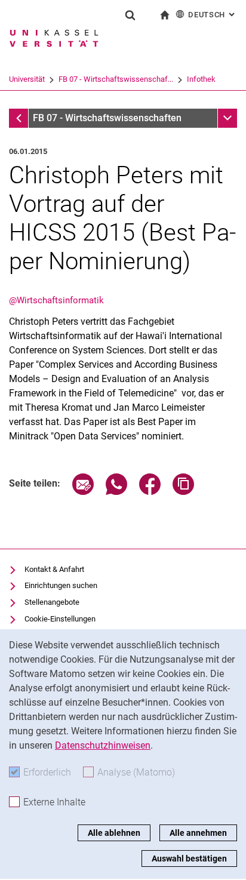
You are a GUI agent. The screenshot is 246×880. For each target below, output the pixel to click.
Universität (27, 79)
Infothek (201, 79)
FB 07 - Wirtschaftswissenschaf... (116, 79)
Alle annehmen (198, 833)
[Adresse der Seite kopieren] (183, 491)
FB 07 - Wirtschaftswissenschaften (107, 118)
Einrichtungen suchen (60, 585)
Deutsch (212, 14)
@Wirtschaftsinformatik (56, 300)
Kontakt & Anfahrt (54, 569)
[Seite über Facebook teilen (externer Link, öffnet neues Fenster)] (150, 491)
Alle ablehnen (114, 833)
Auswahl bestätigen (189, 858)
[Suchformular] (130, 15)
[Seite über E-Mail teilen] (83, 491)
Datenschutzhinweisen (102, 745)
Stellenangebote (51, 602)
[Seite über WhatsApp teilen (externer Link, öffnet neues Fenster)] (116, 491)
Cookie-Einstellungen (60, 618)
